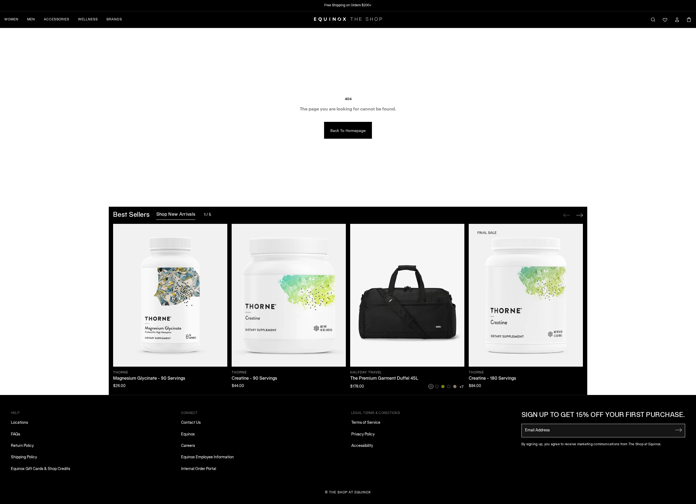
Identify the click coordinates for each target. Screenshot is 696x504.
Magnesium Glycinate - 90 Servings (149, 379)
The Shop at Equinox (350, 492)
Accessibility (362, 446)
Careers (188, 446)
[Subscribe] (678, 430)
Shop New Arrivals (175, 215)
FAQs (15, 434)
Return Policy (22, 446)
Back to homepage (348, 130)
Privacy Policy (363, 434)
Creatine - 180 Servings (492, 379)
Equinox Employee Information (207, 457)
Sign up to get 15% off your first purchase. (603, 415)
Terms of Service (365, 423)
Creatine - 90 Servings (254, 379)
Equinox (188, 434)
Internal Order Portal (198, 469)
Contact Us (191, 423)
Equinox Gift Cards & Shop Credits (40, 469)
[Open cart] (689, 19)
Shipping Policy (24, 457)
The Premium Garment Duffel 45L (384, 379)
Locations (19, 423)
